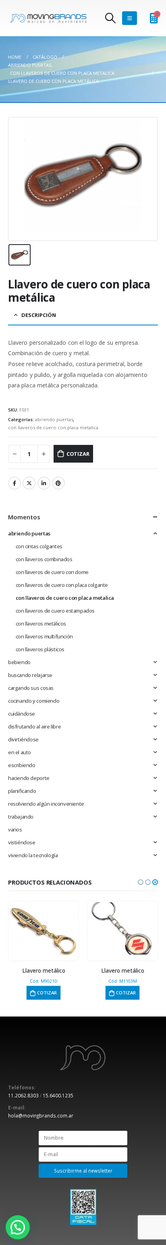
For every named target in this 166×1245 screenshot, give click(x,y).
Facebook (14, 483)
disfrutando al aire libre (34, 726)
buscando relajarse (30, 675)
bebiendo (19, 662)
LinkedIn (43, 483)
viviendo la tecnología (33, 855)
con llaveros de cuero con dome (52, 572)
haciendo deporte (29, 778)
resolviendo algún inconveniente (46, 803)
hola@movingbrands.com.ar (40, 1115)
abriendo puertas (54, 419)
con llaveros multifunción (44, 636)
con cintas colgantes (39, 546)
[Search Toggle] (110, 18)
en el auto (19, 752)
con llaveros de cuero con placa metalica (53, 427)
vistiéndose (21, 842)
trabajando (20, 816)
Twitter (29, 483)
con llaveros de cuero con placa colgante (62, 585)
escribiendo (21, 765)
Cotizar (77, 453)
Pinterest (58, 483)
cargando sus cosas (31, 687)
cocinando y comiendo (33, 700)
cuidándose (21, 713)
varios (15, 829)
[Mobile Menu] (129, 18)
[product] (62, 928)
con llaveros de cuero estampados (55, 610)
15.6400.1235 (58, 1095)
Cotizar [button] (65, 993)
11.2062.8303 (23, 1095)
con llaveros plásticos (40, 649)
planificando (22, 790)
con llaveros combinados (44, 559)
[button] (140, 882)
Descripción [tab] (38, 315)
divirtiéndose (23, 739)
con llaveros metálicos (41, 623)
